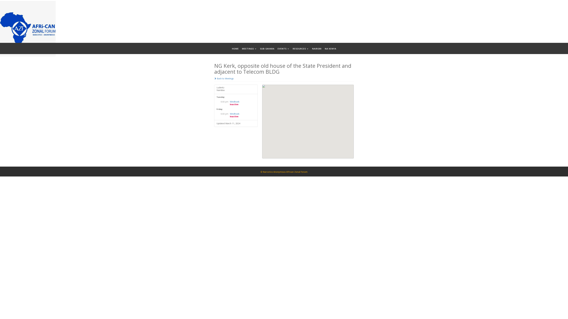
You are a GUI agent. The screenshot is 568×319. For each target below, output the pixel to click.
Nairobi (317, 49)
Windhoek (234, 101)
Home (235, 49)
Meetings (248, 49)
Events (282, 49)
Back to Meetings (225, 78)
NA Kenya (330, 49)
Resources (299, 49)
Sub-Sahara (267, 49)
